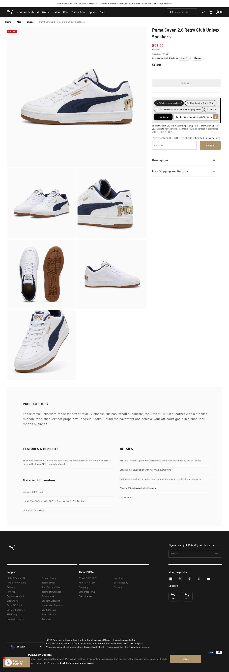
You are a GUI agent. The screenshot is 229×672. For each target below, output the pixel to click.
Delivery (11, 587)
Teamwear (47, 618)
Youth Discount (49, 609)
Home (8, 21)
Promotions (48, 596)
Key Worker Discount (52, 605)
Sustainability (121, 582)
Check (210, 145)
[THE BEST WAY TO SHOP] (173, 596)
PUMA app (12, 614)
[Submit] (171, 12)
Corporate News (87, 591)
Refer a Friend (49, 614)
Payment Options (15, 596)
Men (19, 21)
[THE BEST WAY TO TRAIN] (187, 596)
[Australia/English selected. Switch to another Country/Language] (25, 646)
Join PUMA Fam (87, 582)
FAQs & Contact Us (16, 578)
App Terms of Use (51, 587)
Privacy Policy (166, 132)
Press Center (85, 596)
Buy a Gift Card (14, 605)
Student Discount (51, 600)
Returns (11, 591)
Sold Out (186, 83)
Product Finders (15, 618)
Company (83, 587)
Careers (118, 587)
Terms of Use (48, 582)
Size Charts (12, 600)
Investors (118, 578)
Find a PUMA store (16, 582)
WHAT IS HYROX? (87, 578)
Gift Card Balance (16, 609)
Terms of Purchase (51, 591)
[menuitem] (27, 12)
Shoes (30, 21)
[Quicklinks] (219, 12)
